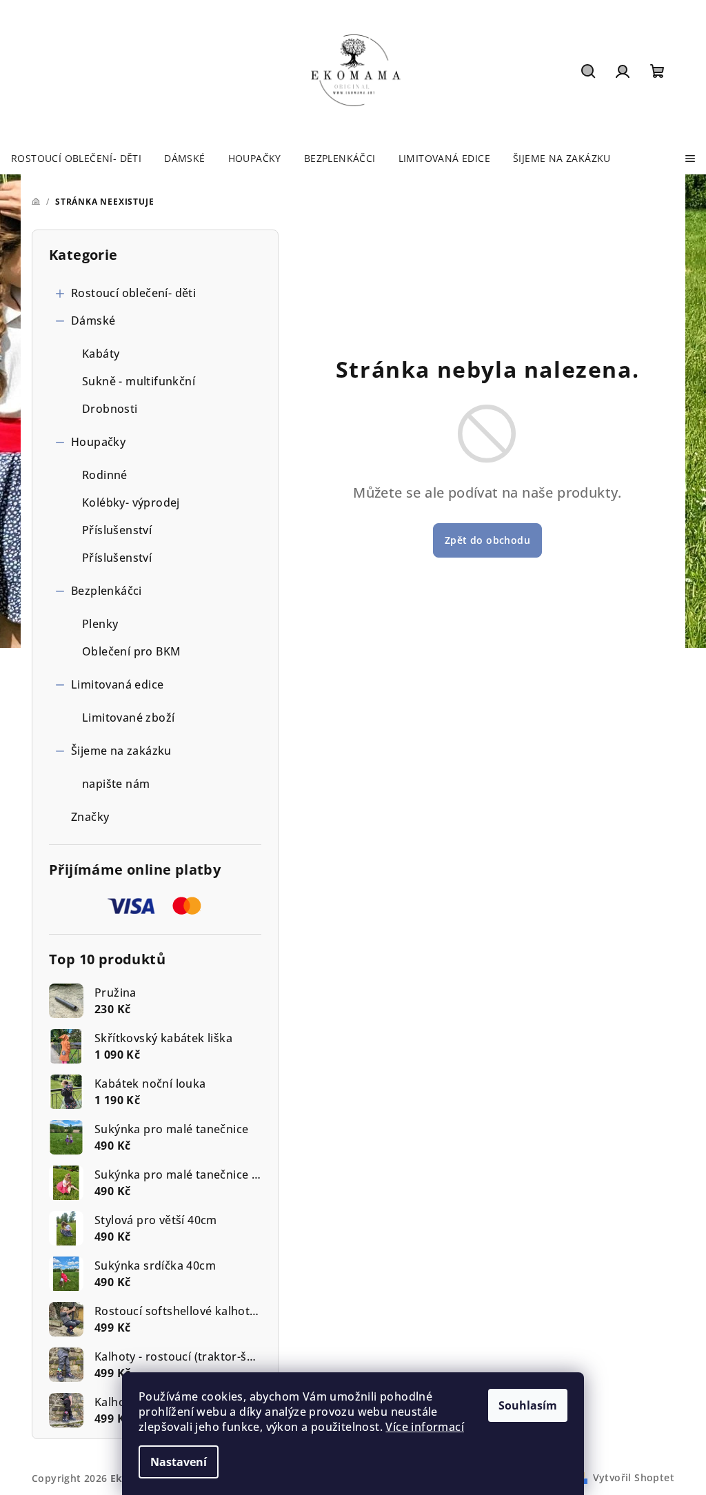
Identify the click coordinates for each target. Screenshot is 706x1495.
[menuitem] (76, 158)
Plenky (100, 623)
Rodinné (105, 474)
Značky (90, 816)
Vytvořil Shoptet (633, 1477)
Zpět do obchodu (487, 540)
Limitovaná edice (117, 684)
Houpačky (98, 441)
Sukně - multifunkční (138, 381)
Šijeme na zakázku (121, 750)
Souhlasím (527, 1405)
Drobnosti (110, 408)
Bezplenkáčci (106, 590)
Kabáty (100, 353)
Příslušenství (117, 530)
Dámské (93, 320)
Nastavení (178, 1461)
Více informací (424, 1426)
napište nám (116, 783)
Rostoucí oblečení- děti (133, 293)
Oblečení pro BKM (131, 651)
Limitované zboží (128, 717)
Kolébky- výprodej (131, 502)
